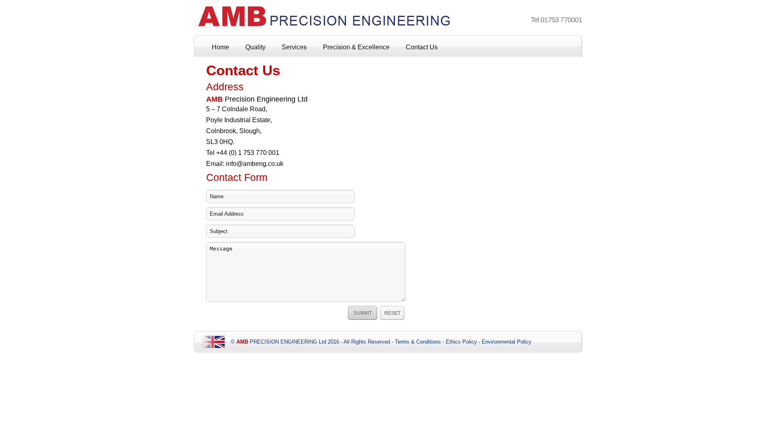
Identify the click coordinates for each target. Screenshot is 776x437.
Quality (255, 47)
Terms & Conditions (418, 342)
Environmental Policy (506, 342)
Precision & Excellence (356, 47)
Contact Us (422, 47)
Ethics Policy (461, 342)
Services (294, 47)
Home (220, 47)
